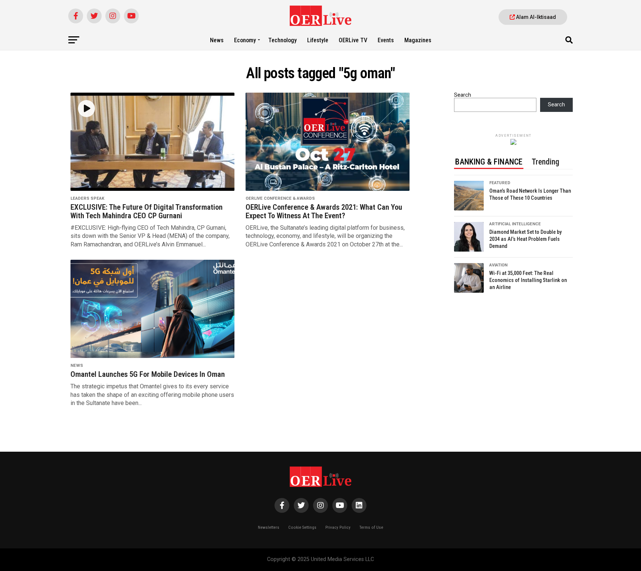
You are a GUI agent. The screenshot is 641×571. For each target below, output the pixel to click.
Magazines (417, 40)
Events (386, 40)
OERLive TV (353, 40)
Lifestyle (317, 40)
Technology (282, 40)
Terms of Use (371, 527)
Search (462, 95)
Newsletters (268, 527)
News (217, 40)
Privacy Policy (338, 527)
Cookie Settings (302, 527)
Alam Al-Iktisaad (535, 17)
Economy (245, 40)
